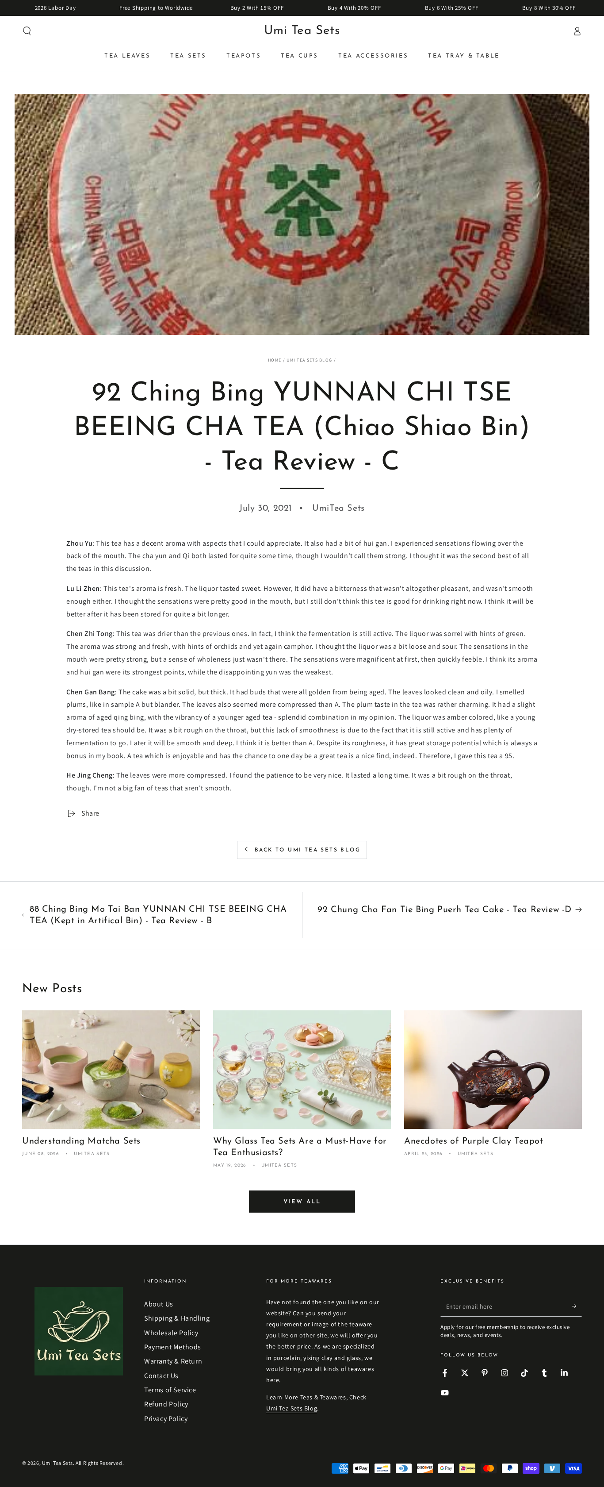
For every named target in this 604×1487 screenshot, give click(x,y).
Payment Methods (172, 1347)
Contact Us (161, 1375)
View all (302, 1202)
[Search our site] (26, 31)
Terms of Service (170, 1390)
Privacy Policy (165, 1418)
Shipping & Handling (177, 1318)
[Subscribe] (577, 1306)
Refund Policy (166, 1404)
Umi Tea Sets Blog (309, 360)
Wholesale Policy (171, 1332)
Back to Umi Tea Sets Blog (307, 850)
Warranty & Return (173, 1361)
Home (274, 360)
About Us (158, 1304)
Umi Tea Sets (57, 1463)
